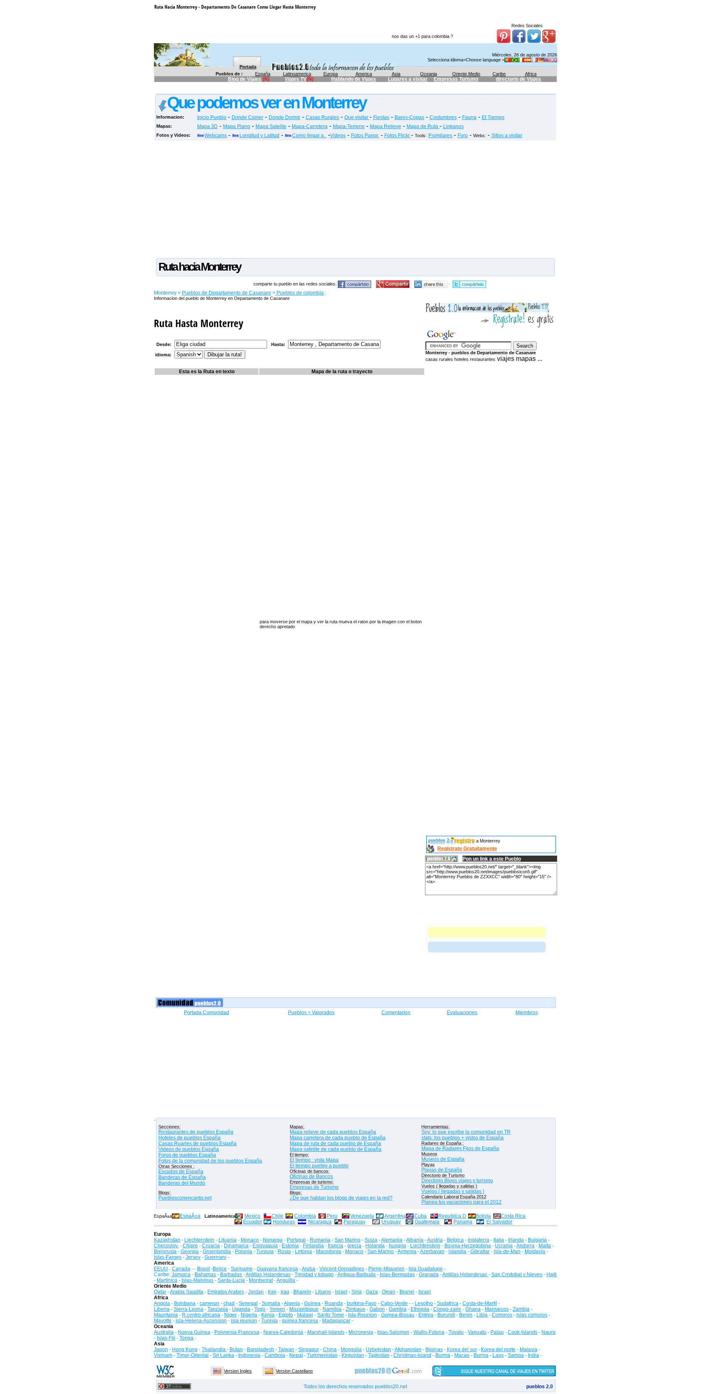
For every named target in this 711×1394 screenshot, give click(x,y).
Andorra (525, 1246)
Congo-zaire (447, 1309)
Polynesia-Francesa (236, 1332)
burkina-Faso (361, 1303)
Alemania (391, 1240)
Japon (161, 1349)
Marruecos (497, 1309)
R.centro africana (201, 1315)
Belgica (455, 1240)
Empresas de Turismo (314, 1187)
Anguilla (285, 1280)
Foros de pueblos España (187, 1155)
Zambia (521, 1309)
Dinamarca (236, 1246)
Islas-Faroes (167, 1257)
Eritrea (425, 1315)
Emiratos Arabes (225, 1292)
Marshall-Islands (325, 1332)
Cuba (420, 1216)
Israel (341, 1292)
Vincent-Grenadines (341, 1269)
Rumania (320, 1240)
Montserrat (261, 1280)
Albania (414, 1240)
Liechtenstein (199, 1240)
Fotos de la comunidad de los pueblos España (210, 1161)
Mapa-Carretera (310, 126)
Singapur (308, 1349)
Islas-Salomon (393, 1332)
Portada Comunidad (206, 1012)
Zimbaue (355, 1309)
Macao (461, 1355)
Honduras (284, 1222)
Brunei (407, 1292)
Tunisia (269, 1321)
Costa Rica (513, 1216)
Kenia (267, 1315)
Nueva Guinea (194, 1332)
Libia (482, 1315)
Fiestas (381, 117)
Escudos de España (180, 1171)
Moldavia (535, 1251)
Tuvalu (456, 1332)
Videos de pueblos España (188, 1149)
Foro (463, 135)
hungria (397, 1246)
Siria (356, 1292)
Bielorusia (165, 1251)
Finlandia (313, 1246)
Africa (531, 73)
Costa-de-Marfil (479, 1303)
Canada (181, 1269)
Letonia (303, 1251)
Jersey (193, 1257)
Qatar (160, 1292)
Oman (388, 1292)
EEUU (161, 1269)
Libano (323, 1292)
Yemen (277, 1309)
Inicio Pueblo (211, 117)
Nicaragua (320, 1222)
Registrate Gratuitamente (467, 848)
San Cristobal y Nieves (516, 1274)
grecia (354, 1246)
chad (229, 1303)
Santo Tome (330, 1315)
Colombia (305, 1216)
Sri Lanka (223, 1355)
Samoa (516, 1355)
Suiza (371, 1240)
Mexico (252, 1216)
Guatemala (427, 1222)
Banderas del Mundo (181, 1183)
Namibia (332, 1309)
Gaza (372, 1292)
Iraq (285, 1292)
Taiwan (286, 1349)
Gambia (398, 1309)
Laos (498, 1355)
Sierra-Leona (188, 1309)
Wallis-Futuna (429, 1332)
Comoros (502, 1315)
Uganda (241, 1309)
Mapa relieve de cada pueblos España (333, 1132)
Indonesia (249, 1355)
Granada (429, 1274)
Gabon (377, 1309)
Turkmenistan (322, 1355)
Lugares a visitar (408, 79)
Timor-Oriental (193, 1355)
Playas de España (441, 1170)
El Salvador (499, 1222)
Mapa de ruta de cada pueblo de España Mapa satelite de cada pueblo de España (335, 1146)
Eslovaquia (265, 1246)
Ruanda (334, 1303)
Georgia (190, 1251)
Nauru (548, 1332)
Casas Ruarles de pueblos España (197, 1143)
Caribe (499, 73)
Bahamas (205, 1274)
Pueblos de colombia (299, 293)
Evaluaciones (462, 1012)
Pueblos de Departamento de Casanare (226, 293)
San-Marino (380, 1251)
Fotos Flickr (397, 135)
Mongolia (351, 1349)
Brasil (203, 1269)
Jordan (256, 1292)
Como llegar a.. (309, 135)
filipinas (434, 1349)
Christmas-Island (412, 1355)
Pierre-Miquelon (386, 1269)
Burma (442, 1355)
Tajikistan (378, 1355)
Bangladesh (260, 1349)
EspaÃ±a (190, 1216)
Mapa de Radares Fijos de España (460, 1148)
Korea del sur (462, 1349)
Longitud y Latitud (259, 135)
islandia (457, 1251)
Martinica (167, 1280)
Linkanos (453, 126)
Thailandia (214, 1349)
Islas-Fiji (166, 1338)
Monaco (250, 1240)
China (330, 1349)
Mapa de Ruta (423, 126)
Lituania (227, 1240)
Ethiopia (420, 1309)
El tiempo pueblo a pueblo (319, 1166)
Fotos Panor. (365, 135)
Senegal (248, 1303)
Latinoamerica (297, 73)
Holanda (375, 1246)
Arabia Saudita (186, 1292)
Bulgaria (537, 1240)
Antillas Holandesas (268, 1274)
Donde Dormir (284, 117)
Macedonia (328, 1251)
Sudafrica (447, 1303)
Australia (164, 1332)
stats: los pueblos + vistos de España (462, 1138)
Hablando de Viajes (353, 79)
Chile (277, 1216)
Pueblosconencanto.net (184, 1198)
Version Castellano (294, 1370)
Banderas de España (182, 1177)
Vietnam (163, 1355)
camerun (209, 1303)
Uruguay (391, 1222)
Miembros (527, 1012)
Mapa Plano (236, 126)
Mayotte (163, 1321)
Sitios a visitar (506, 135)
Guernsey (215, 1257)
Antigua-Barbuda (356, 1274)
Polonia (243, 1251)
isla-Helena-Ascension (201, 1321)
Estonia (290, 1246)
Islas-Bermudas (397, 1274)
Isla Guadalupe (426, 1269)
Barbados (231, 1274)
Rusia (284, 1251)
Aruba (308, 1269)
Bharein (302, 1292)
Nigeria (249, 1315)
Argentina (395, 1216)
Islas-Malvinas (197, 1280)
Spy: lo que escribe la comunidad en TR (466, 1132)
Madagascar (336, 1321)
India (533, 1355)
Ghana (473, 1309)
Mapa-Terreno (349, 126)
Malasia (528, 1349)
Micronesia (361, 1332)
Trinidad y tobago (314, 1274)
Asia (396, 73)
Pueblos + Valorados (311, 1012)
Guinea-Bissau (397, 1315)
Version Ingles (238, 1370)
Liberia (162, 1309)
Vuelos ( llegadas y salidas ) (452, 1191)
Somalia (271, 1303)
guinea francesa (300, 1321)
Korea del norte (498, 1349)
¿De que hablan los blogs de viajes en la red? (341, 1198)
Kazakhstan (167, 1240)
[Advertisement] (304, 89)
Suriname (242, 1269)
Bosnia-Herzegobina (467, 1246)
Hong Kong (185, 1349)
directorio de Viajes (518, 79)
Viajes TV (296, 79)
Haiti (551, 1274)
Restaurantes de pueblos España (195, 1132)
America (364, 73)
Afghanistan (408, 1349)
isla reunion (244, 1321)
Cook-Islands (522, 1332)
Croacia (211, 1246)
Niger (230, 1315)
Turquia (265, 1251)
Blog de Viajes (244, 79)
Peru (332, 1216)
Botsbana (184, 1303)
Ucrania (504, 1246)
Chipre (190, 1246)
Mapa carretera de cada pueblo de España (338, 1138)
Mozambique (303, 1309)
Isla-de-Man (507, 1251)
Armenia (406, 1251)
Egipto (286, 1315)
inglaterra (478, 1240)
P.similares (440, 135)
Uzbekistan (378, 1349)
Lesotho (424, 1303)
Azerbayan (432, 1251)
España (262, 73)
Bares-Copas (409, 117)
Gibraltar (480, 1251)
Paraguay (354, 1222)
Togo (259, 1309)
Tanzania (217, 1309)
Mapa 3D (207, 126)
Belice (220, 1269)
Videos (338, 135)
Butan (236, 1349)
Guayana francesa (277, 1269)
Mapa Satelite (271, 126)
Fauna (469, 117)
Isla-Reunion (362, 1315)
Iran (272, 1292)
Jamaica (181, 1274)
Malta (545, 1246)
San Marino (347, 1240)
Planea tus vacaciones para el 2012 (461, 1202)
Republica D (452, 1216)
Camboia (275, 1355)
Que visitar (356, 117)
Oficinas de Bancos (311, 1176)
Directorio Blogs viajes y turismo (457, 1180)
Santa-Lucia (231, 1280)
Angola (162, 1303)
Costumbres (443, 117)
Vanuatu (477, 1332)
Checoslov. (166, 1246)
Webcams (215, 135)
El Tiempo (493, 117)
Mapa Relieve (385, 126)
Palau (497, 1332)
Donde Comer (247, 117)
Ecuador (252, 1222)
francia (335, 1246)
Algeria (292, 1303)
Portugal (296, 1240)
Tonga (186, 1338)
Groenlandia (217, 1251)
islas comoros (531, 1315)
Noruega (273, 1240)
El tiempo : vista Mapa (314, 1160)
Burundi (446, 1315)
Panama (462, 1222)
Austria (435, 1240)
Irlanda (516, 1240)
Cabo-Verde (394, 1303)
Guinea (312, 1303)
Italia (498, 1240)
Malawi (305, 1315)
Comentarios (395, 1012)
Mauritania (166, 1315)
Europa (330, 73)
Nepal (296, 1355)
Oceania (428, 73)
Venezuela (362, 1216)
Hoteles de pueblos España (189, 1138)
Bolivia (483, 1216)
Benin (465, 1315)
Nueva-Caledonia (283, 1332)
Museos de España (443, 1159)
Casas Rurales (322, 117)
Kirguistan (353, 1355)
